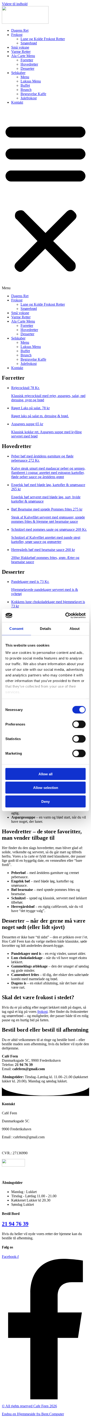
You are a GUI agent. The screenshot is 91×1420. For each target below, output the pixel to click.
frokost (42, 1012)
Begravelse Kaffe (33, 94)
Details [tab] (45, 628)
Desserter (27, 68)
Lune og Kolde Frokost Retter (43, 39)
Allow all (45, 774)
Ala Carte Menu (23, 56)
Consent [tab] (16, 628)
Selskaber (18, 73)
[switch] (79, 724)
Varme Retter (21, 52)
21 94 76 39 (15, 1224)
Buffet (25, 85)
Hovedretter (29, 64)
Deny (45, 801)
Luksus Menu (31, 81)
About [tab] (75, 628)
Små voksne (20, 47)
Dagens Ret (19, 30)
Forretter (27, 60)
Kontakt (17, 102)
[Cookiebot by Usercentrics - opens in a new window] (65, 615)
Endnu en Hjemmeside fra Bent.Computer (33, 1414)
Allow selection (45, 788)
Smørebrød (29, 43)
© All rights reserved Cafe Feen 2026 (29, 1406)
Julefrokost (29, 98)
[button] (45, 199)
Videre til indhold (15, 4)
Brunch (26, 90)
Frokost (16, 35)
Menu (25, 77)
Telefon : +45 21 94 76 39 (21, 1145)
